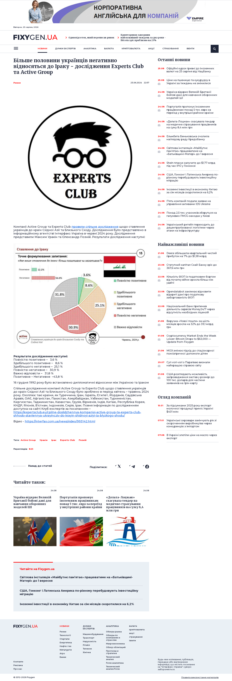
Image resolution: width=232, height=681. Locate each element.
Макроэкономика (115, 643)
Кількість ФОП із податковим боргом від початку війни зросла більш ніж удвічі (191, 279)
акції (151, 48)
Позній (82, 440)
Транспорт (88, 638)
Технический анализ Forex (113, 667)
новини (42, 48)
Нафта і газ (65, 646)
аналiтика (112, 626)
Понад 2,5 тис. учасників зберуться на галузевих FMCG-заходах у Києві (192, 214)
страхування (170, 48)
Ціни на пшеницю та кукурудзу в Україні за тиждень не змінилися (189, 82)
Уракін (44, 440)
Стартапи (65, 639)
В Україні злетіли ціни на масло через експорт (192, 437)
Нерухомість (89, 641)
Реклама (18, 665)
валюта (109, 48)
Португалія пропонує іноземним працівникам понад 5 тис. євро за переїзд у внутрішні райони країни (190, 109)
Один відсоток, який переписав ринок (91, 37)
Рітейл (86, 645)
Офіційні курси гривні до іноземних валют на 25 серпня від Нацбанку (190, 70)
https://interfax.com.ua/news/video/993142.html (60, 421)
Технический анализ (113, 658)
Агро (62, 653)
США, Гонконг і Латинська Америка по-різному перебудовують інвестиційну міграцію (79, 592)
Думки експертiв (65, 48)
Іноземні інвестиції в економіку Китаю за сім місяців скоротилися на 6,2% (77, 604)
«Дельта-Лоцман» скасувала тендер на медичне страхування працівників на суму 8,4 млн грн (191, 124)
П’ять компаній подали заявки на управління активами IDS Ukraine (189, 203)
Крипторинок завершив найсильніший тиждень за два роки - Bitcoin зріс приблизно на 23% (143, 38)
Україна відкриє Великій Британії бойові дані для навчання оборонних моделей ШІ (192, 94)
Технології (65, 635)
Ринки (17, 82)
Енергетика (66, 642)
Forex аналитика (115, 663)
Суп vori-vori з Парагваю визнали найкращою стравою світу (188, 364)
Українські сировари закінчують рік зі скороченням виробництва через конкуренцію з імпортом (192, 423)
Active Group (28, 440)
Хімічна (87, 652)
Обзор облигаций (116, 647)
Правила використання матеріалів (200, 677)
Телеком (87, 649)
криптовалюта (131, 48)
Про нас (17, 669)
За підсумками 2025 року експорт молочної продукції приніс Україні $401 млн (190, 408)
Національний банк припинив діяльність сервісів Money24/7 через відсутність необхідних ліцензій (191, 309)
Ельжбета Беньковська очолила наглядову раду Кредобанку (188, 138)
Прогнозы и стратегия (112, 652)
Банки (63, 657)
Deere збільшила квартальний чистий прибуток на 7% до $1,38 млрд (192, 255)
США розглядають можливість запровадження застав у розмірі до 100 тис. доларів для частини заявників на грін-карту (190, 379)
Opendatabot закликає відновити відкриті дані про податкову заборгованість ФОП (189, 294)
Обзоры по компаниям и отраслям (113, 637)
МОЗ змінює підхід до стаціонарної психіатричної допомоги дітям (190, 352)
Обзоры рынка (114, 631)
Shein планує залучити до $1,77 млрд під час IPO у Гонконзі (191, 164)
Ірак (53, 440)
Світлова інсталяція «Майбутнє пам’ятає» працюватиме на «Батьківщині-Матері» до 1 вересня (76, 579)
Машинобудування (93, 634)
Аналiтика (89, 48)
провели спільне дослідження (94, 226)
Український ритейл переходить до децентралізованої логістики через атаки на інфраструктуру (190, 227)
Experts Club (67, 440)
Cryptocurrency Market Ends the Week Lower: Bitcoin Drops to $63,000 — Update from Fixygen (191, 338)
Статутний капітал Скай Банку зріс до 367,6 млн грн (192, 266)
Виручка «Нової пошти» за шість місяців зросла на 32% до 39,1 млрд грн (190, 324)
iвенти (190, 48)
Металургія (66, 650)
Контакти (18, 661)
